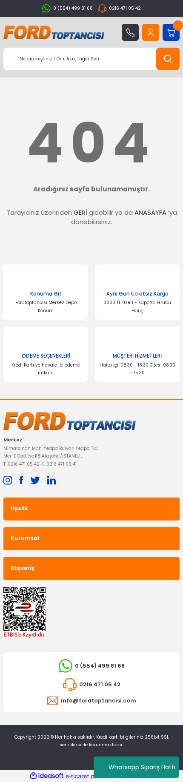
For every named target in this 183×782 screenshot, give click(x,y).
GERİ (80, 212)
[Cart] (171, 32)
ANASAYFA (150, 212)
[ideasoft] (47, 776)
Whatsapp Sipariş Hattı (142, 767)
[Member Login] (150, 32)
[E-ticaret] (90, 776)
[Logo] (53, 32)
